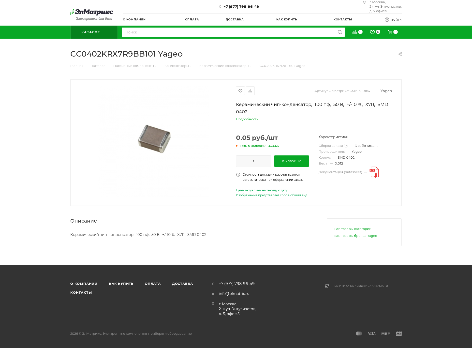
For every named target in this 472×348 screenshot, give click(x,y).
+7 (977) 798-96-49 (241, 6)
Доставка (182, 284)
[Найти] (340, 32)
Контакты (81, 292)
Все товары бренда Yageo (355, 236)
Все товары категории (352, 229)
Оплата (153, 284)
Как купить (121, 284)
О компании (84, 284)
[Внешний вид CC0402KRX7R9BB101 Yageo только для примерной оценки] (153, 141)
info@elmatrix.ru (234, 293)
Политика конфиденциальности (360, 285)
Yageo (386, 91)
